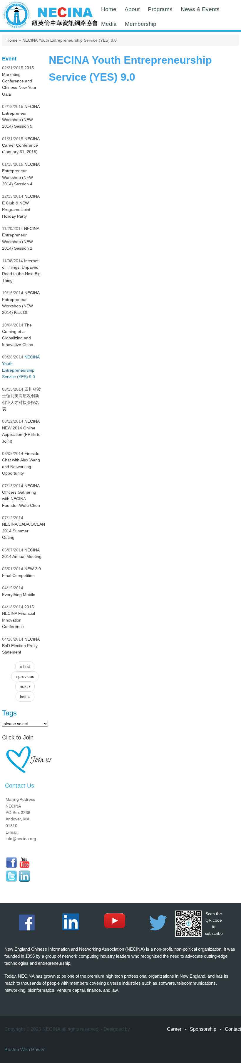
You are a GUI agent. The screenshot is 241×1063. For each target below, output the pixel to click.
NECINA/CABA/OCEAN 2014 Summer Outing (23, 531)
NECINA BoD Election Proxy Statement (20, 646)
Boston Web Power (24, 1049)
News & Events (200, 9)
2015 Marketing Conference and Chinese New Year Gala (19, 81)
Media (109, 24)
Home (108, 9)
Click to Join (18, 737)
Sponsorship (203, 1029)
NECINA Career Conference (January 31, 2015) (20, 145)
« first (25, 666)
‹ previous (25, 676)
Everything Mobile (18, 594)
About (132, 9)
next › (25, 686)
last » (25, 696)
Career (174, 1029)
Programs (160, 9)
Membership (140, 24)
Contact (233, 1029)
